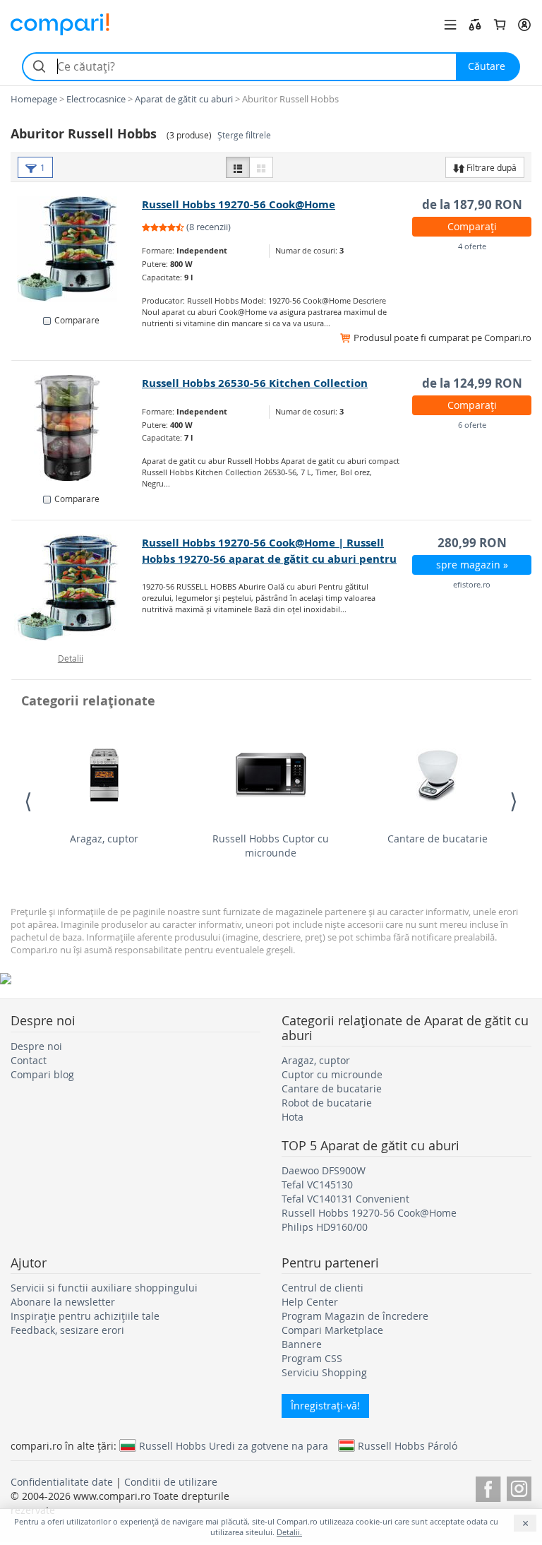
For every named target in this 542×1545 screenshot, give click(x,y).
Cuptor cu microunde (332, 1074)
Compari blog (42, 1074)
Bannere (302, 1344)
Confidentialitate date (62, 1482)
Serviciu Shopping (324, 1372)
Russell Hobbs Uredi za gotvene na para (233, 1445)
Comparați (472, 226)
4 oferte (472, 246)
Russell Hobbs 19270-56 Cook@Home (238, 204)
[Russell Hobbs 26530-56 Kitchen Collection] (77, 428)
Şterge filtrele (244, 135)
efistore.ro (471, 584)
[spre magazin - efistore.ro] (77, 587)
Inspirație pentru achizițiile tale (85, 1316)
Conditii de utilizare (170, 1482)
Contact (29, 1060)
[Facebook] (488, 1486)
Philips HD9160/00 (325, 1227)
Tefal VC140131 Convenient (345, 1198)
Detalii (70, 658)
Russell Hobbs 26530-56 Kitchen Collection (255, 383)
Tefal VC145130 (317, 1184)
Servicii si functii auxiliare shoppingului (104, 1287)
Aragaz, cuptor (104, 838)
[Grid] (261, 167)
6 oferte (472, 424)
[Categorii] (450, 24)
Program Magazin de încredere (355, 1316)
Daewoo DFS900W (324, 1170)
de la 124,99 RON (472, 383)
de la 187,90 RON (472, 204)
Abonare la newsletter (63, 1301)
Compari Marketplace (332, 1330)
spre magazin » (472, 564)
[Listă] (238, 167)
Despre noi (36, 1046)
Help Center (310, 1301)
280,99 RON (472, 543)
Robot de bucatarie (327, 1102)
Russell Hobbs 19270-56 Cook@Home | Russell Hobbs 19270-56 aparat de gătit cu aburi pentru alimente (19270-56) (269, 559)
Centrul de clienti (322, 1287)
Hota (292, 1116)
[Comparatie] (475, 24)
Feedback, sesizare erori (67, 1330)
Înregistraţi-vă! (325, 1405)
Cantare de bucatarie (437, 838)
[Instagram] (519, 1486)
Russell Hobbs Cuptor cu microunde (270, 845)
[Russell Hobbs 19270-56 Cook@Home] (77, 249)
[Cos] (499, 24)
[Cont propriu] (524, 24)
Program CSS (312, 1358)
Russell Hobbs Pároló (407, 1445)
